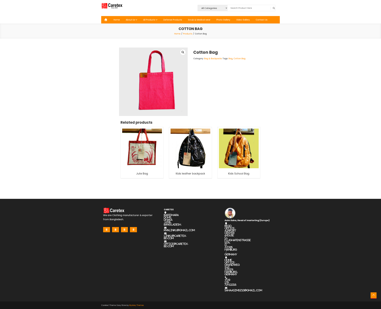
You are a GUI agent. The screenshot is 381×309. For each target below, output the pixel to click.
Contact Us (261, 19)
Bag (230, 58)
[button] (183, 52)
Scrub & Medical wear (199, 19)
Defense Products (172, 19)
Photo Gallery (223, 19)
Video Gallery (243, 19)
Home (117, 19)
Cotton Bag (239, 58)
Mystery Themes (136, 305)
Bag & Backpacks (213, 58)
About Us (130, 19)
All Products (149, 19)
